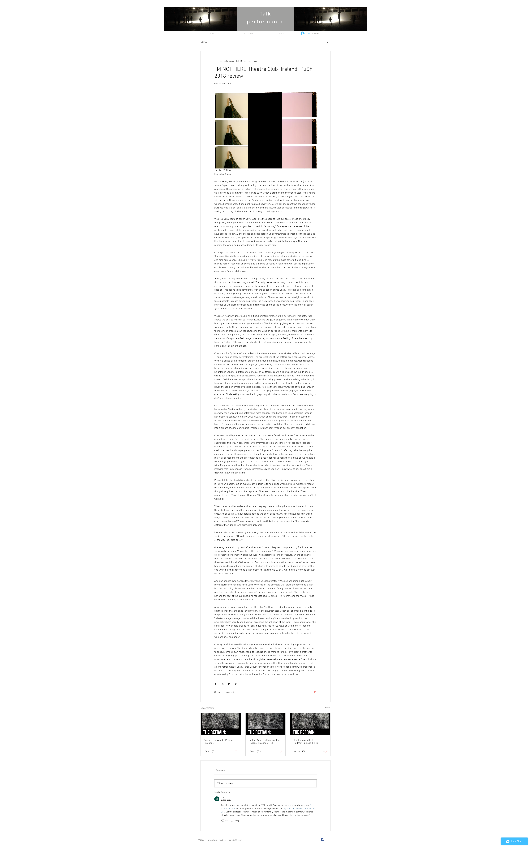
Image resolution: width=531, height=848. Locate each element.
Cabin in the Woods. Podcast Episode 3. (219, 742)
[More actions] (315, 61)
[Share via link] (236, 683)
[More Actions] (315, 799)
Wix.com (238, 840)
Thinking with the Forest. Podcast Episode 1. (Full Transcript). (307, 742)
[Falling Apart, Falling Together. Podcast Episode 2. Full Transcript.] (266, 724)
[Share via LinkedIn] (229, 683)
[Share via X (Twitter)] (222, 683)
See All (327, 708)
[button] (327, 42)
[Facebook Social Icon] (322, 839)
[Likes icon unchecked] (223, 820)
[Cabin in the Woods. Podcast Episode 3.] (221, 724)
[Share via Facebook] (215, 683)
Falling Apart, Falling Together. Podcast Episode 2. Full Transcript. (265, 742)
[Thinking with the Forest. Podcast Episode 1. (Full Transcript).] (310, 724)
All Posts (204, 42)
